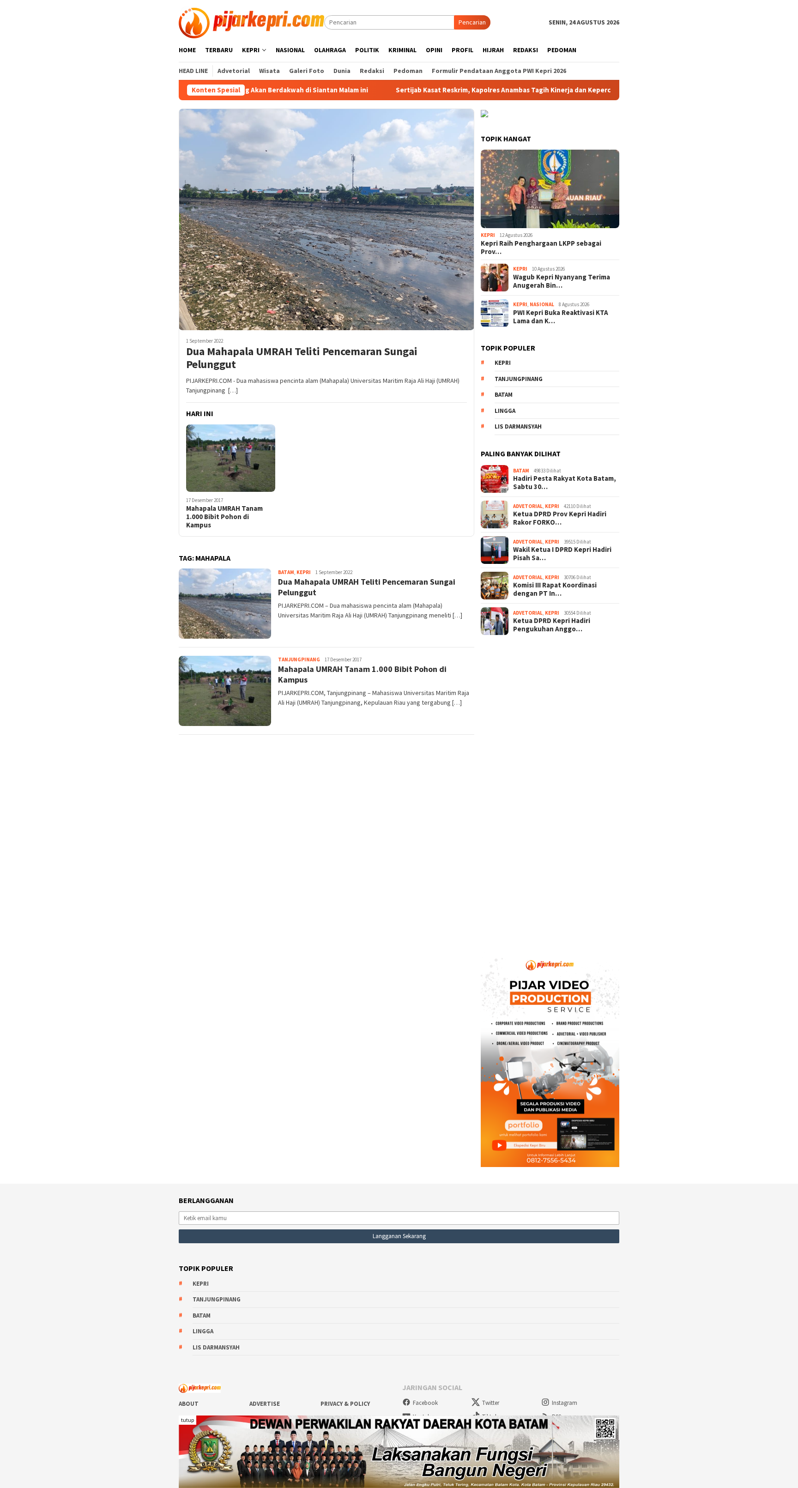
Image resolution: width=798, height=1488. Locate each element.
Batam (286, 572)
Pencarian (472, 22)
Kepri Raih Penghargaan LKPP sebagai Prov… (541, 247)
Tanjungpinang (299, 659)
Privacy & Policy (345, 1404)
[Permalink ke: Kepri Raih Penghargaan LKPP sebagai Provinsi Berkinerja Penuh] (550, 189)
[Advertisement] (550, 790)
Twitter (490, 1403)
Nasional (542, 304)
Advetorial (528, 506)
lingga (505, 411)
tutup (187, 1419)
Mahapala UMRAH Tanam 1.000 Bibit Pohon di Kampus (224, 516)
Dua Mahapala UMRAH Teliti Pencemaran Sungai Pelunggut (301, 358)
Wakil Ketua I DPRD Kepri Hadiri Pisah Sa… (562, 553)
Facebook (425, 1403)
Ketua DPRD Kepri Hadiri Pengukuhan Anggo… (551, 625)
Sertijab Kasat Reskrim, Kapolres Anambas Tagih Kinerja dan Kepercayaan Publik (459, 90)
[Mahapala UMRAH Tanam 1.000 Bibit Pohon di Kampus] (230, 458)
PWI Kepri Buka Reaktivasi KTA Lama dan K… (560, 316)
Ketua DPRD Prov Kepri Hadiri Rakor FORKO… (559, 518)
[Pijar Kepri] (251, 22)
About (189, 1404)
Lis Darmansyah (518, 426)
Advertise (264, 1404)
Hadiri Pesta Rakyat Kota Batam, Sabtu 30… (564, 482)
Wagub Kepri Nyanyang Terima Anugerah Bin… (561, 281)
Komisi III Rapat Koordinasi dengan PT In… (555, 589)
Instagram (564, 1403)
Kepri (303, 572)
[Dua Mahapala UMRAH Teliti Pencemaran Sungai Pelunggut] (326, 219)
